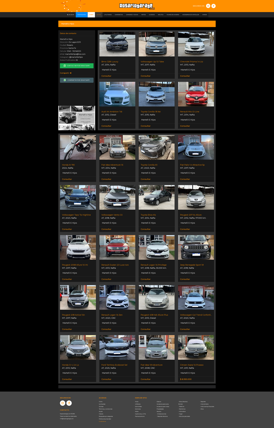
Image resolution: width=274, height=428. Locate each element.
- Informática (182, 411)
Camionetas (138, 406)
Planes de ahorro (140, 416)
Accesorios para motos (163, 406)
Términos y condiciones (105, 409)
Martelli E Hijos (108, 70)
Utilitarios (137, 404)
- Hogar (180, 414)
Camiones (138, 409)
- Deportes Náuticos (162, 416)
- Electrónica (181, 409)
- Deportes (203, 401)
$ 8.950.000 (185, 379)
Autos (136, 401)
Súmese (101, 406)
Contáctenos (102, 421)
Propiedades (160, 409)
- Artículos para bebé (184, 416)
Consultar (106, 76)
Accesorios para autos (163, 404)
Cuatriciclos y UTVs (140, 414)
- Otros (202, 409)
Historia (101, 414)
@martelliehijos (76, 57)
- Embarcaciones (161, 414)
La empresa (102, 404)
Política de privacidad (105, 419)
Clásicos (159, 401)
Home (100, 401)
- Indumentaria (204, 404)
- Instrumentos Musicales (207, 406)
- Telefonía (181, 406)
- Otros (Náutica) (183, 401)
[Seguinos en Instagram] (208, 6)
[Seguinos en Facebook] (213, 6)
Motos (136, 411)
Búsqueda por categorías (106, 416)
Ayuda (101, 411)
